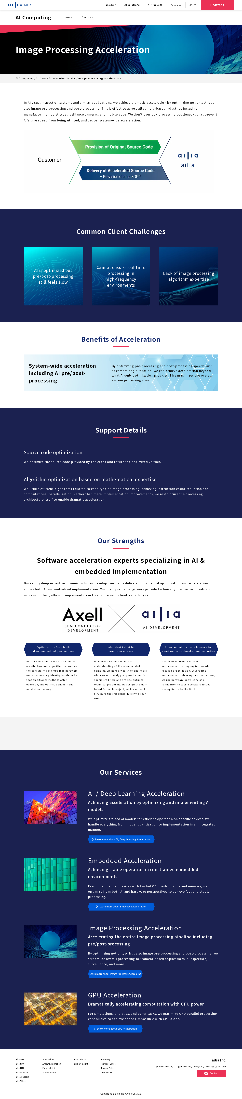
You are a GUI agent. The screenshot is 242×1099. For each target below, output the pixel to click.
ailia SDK (20, 1063)
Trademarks (106, 1072)
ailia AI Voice (22, 1072)
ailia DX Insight (81, 1063)
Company (176, 5)
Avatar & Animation (51, 1063)
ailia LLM (20, 1068)
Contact (217, 4)
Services (87, 17)
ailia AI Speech (22, 1076)
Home (68, 17)
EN (195, 5)
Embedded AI (48, 1068)
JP (190, 5)
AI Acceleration (49, 1072)
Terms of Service (108, 1063)
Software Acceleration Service (56, 78)
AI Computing (25, 78)
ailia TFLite (21, 1081)
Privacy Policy (108, 1068)
